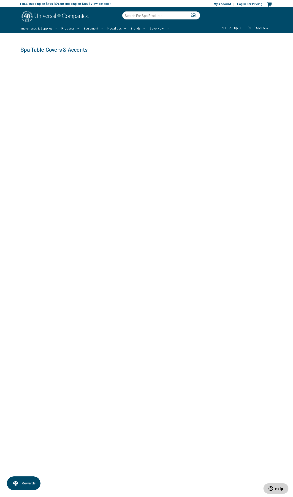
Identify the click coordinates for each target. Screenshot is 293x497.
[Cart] (270, 5)
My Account (222, 3)
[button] (38, 28)
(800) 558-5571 (258, 28)
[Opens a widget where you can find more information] (275, 489)
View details (100, 3)
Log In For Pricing (249, 3)
